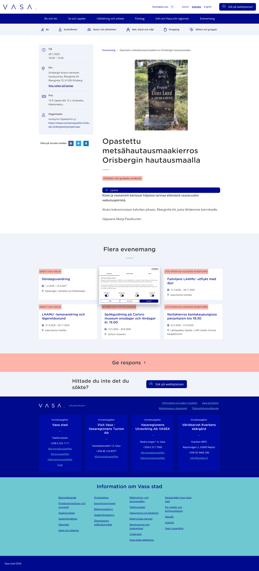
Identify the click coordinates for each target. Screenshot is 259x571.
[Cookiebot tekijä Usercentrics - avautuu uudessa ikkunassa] (152, 269)
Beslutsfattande (67, 497)
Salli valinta (129, 301)
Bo (47, 29)
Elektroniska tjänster (141, 518)
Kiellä (110, 301)
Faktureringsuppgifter (60, 459)
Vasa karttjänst (210, 403)
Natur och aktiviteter (104, 29)
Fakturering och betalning (144, 513)
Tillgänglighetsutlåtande (205, 408)
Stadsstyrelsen (66, 513)
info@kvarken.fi (199, 458)
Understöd (136, 534)
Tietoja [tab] (149, 273)
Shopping (174, 29)
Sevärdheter (70, 29)
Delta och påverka (68, 530)
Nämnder (63, 524)
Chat (60, 464)
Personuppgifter (60, 454)
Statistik (169, 522)
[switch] (122, 296)
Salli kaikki (148, 301)
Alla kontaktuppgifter (60, 448)
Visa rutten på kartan (60, 85)
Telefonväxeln (137, 507)
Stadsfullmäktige (67, 518)
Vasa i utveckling (174, 528)
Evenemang (108, 50)
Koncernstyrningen (104, 503)
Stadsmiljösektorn (104, 515)
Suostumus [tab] (109, 273)
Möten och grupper (206, 29)
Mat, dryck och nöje (143, 29)
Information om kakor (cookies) (179, 403)
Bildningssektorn (103, 509)
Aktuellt (169, 516)
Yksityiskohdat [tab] (129, 273)
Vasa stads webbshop (142, 539)
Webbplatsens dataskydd (173, 408)
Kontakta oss (160, 7)
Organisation (101, 497)
